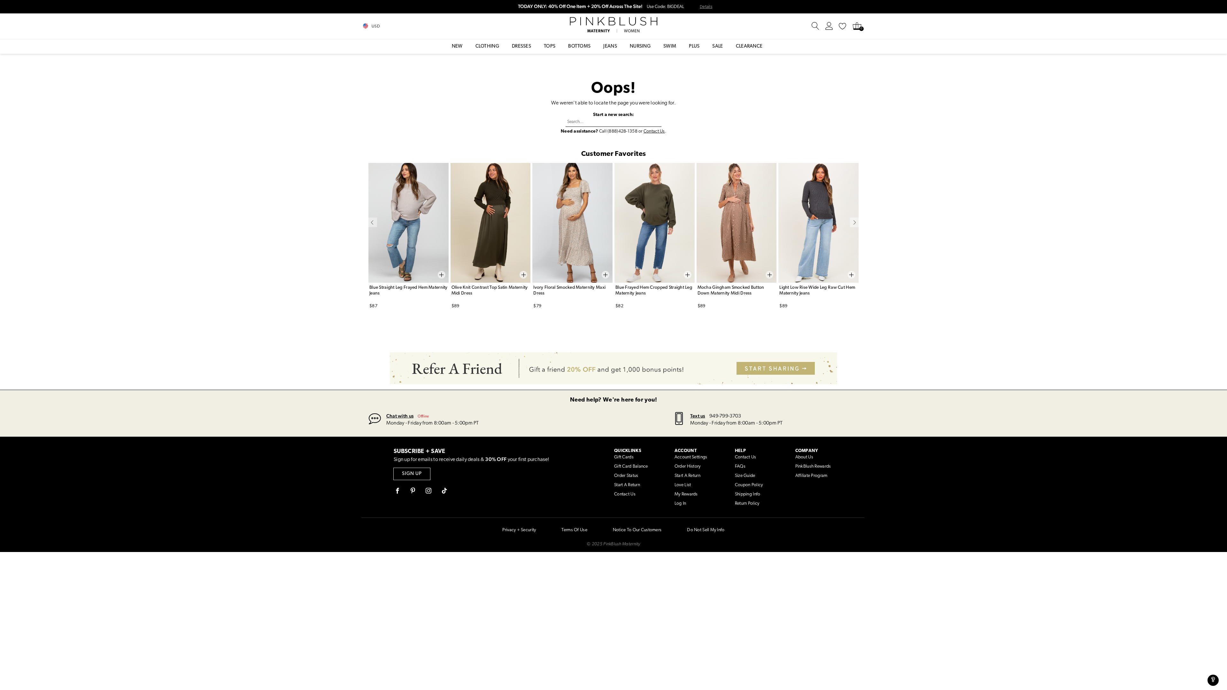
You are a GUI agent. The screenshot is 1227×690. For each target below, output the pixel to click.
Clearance (749, 46)
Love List (683, 485)
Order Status (626, 475)
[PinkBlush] (613, 21)
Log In (680, 503)
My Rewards (686, 494)
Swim (669, 46)
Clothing (487, 46)
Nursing (640, 46)
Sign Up (412, 473)
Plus (694, 46)
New (457, 46)
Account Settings (691, 457)
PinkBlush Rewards (813, 466)
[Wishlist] (842, 26)
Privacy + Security (519, 530)
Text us (697, 415)
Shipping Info (747, 494)
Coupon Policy (749, 485)
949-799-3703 (725, 416)
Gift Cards (624, 457)
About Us (804, 457)
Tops (549, 46)
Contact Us (654, 131)
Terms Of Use (574, 530)
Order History (688, 466)
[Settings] (829, 26)
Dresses (521, 46)
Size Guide (745, 475)
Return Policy (747, 503)
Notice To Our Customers (637, 530)
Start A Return (627, 485)
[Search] (815, 26)
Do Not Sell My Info (705, 530)
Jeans (610, 46)
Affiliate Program (811, 475)
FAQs (740, 466)
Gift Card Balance (631, 466)
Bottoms (579, 46)
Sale (717, 46)
